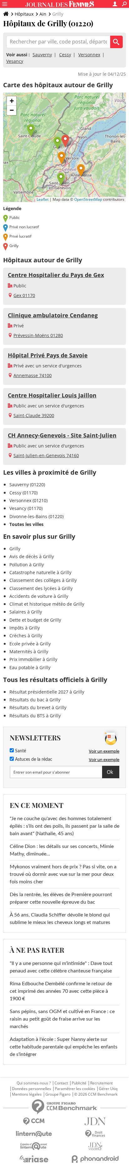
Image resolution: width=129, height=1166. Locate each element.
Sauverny (42, 55)
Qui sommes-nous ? (34, 1083)
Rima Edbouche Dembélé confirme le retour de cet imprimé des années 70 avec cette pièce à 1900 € (61, 991)
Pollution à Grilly (26, 565)
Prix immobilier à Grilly (33, 659)
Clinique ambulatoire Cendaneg (53, 315)
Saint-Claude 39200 (33, 415)
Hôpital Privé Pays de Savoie (48, 355)
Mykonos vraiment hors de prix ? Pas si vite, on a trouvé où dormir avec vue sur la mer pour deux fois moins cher (63, 874)
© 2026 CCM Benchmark (95, 1094)
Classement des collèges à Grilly (43, 580)
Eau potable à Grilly (29, 667)
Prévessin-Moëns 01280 (38, 335)
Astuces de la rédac (33, 759)
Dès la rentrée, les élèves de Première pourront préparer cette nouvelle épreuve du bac (61, 898)
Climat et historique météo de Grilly (46, 604)
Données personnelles (31, 1089)
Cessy (65, 55)
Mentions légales (27, 1094)
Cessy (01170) (23, 493)
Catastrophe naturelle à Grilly (40, 572)
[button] (65, 141)
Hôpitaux (24, 14)
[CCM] (33, 1121)
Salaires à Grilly (25, 612)
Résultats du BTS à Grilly (35, 716)
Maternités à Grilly (28, 651)
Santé (20, 751)
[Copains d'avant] (33, 1146)
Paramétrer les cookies (75, 1089)
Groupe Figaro (57, 1094)
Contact (61, 1083)
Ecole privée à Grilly (30, 644)
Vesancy (14, 61)
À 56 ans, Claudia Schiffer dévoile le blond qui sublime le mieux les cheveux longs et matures (60, 918)
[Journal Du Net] (95, 1121)
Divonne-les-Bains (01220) (36, 516)
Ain (42, 14)
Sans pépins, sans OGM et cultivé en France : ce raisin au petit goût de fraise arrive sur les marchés (62, 1019)
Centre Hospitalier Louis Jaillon (52, 395)
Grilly (14, 549)
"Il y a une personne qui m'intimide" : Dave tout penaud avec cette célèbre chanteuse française (61, 967)
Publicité (79, 1083)
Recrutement (101, 1083)
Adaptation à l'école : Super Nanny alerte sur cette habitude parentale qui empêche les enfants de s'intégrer (63, 1047)
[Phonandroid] (95, 1159)
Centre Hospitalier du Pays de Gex (56, 275)
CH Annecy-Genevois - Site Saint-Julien (62, 435)
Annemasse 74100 (32, 375)
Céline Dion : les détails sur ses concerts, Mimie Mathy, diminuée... (62, 850)
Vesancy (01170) (26, 508)
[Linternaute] (33, 1134)
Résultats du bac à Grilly (34, 700)
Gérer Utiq (108, 1089)
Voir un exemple (104, 751)
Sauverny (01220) (27, 484)
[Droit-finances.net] (95, 1134)
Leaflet (43, 199)
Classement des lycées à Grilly (41, 588)
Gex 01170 (24, 295)
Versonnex (89, 55)
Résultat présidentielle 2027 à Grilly (46, 692)
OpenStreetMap (88, 199)
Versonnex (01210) (28, 500)
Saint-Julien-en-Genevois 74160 (46, 455)
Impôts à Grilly (24, 628)
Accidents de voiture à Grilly (38, 596)
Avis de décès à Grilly (31, 556)
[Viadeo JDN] (95, 1146)
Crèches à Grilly (25, 636)
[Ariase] (33, 1158)
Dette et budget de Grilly (35, 620)
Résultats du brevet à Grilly (37, 707)
